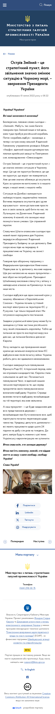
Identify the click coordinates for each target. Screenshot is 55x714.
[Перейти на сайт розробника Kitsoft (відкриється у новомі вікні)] (17, 708)
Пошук (48, 5)
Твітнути (29, 520)
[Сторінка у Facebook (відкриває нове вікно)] (27, 677)
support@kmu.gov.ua (34, 662)
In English (30, 670)
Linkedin (29, 513)
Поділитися (29, 505)
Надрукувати (29, 527)
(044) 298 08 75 (27, 588)
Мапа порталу (25, 554)
